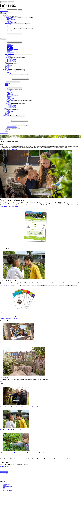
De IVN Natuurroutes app (7, 479)
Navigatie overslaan (3, 0)
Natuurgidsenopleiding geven (12, 77)
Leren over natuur (6, 69)
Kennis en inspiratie (8, 78)
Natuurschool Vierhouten (11, 61)
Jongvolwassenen (10, 48)
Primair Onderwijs (6, 15)
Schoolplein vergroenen (11, 25)
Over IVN (4, 82)
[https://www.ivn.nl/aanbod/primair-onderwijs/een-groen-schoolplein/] (24, 375)
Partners (6, 84)
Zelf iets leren (7, 70)
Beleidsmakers (9, 50)
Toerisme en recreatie (10, 52)
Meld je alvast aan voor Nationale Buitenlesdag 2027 (9, 149)
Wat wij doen (5, 41)
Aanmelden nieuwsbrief (4, 466)
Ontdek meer (2, 381)
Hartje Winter (9, 21)
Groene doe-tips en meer (11, 126)
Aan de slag (5, 16)
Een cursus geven (10, 76)
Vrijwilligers (9, 44)
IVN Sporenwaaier (4, 312)
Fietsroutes (7, 67)
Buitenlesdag (9, 18)
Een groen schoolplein (5, 377)
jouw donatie (48, 458)
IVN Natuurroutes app (9, 65)
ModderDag (9, 20)
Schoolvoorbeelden (10, 27)
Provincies (9, 56)
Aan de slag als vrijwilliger (7, 486)
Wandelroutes (7, 66)
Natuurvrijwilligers (10, 29)
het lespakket (7, 285)
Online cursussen (10, 72)
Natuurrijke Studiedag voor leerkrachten (14, 30)
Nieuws (4, 32)
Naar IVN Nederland (4, 11)
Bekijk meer (9, 53)
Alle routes (7, 64)
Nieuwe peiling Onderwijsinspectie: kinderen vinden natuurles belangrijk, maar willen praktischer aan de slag (25, 406)
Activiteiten (5, 62)
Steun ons (2, 133)
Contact (4, 36)
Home (4, 40)
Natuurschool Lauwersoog (11, 59)
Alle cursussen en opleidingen (12, 71)
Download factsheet (4, 206)
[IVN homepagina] (9, 7)
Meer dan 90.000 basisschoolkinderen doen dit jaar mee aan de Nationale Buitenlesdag (20, 429)
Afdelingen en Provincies (9, 54)
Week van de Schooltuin (11, 19)
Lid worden (6, 133)
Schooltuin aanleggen (11, 26)
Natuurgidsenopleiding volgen (12, 73)
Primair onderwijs (10, 45)
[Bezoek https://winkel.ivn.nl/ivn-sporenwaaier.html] (24, 310)
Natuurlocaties (7, 57)
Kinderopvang (9, 46)
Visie (6, 34)
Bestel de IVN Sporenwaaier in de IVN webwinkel (9, 318)
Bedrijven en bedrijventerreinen (12, 49)
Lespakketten (9, 24)
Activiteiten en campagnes (9, 17)
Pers (3, 489)
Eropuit (4, 477)
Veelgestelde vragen (6, 484)
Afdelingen (9, 55)
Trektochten (7, 68)
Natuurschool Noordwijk (11, 60)
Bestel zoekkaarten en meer (12, 127)
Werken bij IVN (7, 83)
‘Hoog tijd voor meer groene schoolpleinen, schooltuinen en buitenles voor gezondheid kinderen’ (22, 452)
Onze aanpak (5, 33)
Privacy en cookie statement (7, 490)
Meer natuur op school (9, 23)
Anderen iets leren (8, 74)
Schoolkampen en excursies (12, 22)
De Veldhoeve (9, 58)
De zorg (8, 51)
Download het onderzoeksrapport (13, 206)
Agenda (4, 31)
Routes (4, 63)
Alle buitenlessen (3, 345)
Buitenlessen (3, 341)
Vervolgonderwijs (10, 47)
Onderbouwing (7, 35)
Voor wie (6, 43)
